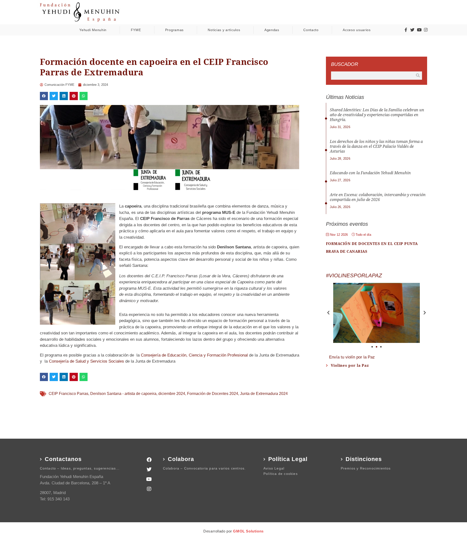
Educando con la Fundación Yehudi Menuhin (370, 173)
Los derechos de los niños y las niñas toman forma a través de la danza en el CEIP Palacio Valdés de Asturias (376, 146)
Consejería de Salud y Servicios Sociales (87, 361)
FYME (136, 30)
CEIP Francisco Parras (68, 394)
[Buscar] (418, 75)
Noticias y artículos (224, 30)
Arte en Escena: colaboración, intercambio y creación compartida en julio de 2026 (378, 197)
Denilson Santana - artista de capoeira (123, 394)
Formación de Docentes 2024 (212, 394)
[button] (44, 96)
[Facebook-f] (405, 29)
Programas (174, 30)
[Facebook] (149, 460)
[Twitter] (412, 29)
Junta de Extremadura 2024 (264, 394)
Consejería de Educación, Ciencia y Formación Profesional (195, 355)
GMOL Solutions (248, 531)
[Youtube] (419, 29)
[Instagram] (425, 29)
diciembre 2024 (171, 394)
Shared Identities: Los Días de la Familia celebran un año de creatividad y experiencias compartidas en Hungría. (377, 115)
